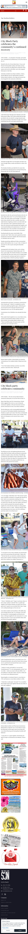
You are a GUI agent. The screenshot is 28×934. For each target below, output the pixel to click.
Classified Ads (5, 910)
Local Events (4, 908)
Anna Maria (9, 392)
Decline (8, 930)
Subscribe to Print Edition (8, 912)
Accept (20, 930)
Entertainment (10, 53)
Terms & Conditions (6, 902)
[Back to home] (14, 2)
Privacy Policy (5, 927)
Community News (17, 392)
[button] (26, 2)
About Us (3, 900)
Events (17, 53)
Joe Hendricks (11, 52)
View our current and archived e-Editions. (14, 776)
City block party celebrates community (13, 387)
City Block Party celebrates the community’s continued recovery (13, 45)
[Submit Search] (15, 10)
